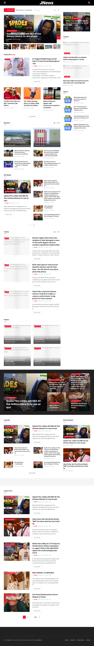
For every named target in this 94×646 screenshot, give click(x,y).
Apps (58, 232)
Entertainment (12, 31)
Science (67, 53)
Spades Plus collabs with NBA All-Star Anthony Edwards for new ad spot (24, 35)
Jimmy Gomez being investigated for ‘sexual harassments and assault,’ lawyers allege (15, 360)
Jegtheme (39, 640)
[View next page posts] (33, 225)
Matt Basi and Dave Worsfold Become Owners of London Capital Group (52, 163)
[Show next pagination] (39, 617)
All (54, 123)
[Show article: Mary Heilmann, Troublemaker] (32, 46)
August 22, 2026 (43, 66)
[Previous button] (58, 41)
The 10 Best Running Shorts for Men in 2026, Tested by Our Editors (31, 103)
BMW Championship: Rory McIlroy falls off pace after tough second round (82, 126)
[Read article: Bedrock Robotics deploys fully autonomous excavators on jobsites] (51, 93)
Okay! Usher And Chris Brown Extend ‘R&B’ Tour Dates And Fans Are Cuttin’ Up (75, 466)
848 (35, 617)
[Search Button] (89, 3)
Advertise (72, 640)
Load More (32, 116)
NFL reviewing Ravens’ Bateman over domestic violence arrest (81, 108)
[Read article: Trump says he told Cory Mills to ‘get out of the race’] (47, 356)
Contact (88, 640)
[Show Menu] (5, 3)
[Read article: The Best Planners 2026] (47, 137)
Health (7, 59)
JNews (9, 640)
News (58, 123)
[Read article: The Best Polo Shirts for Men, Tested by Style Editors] (12, 93)
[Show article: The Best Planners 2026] (56, 46)
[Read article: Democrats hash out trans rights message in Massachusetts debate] (17, 334)
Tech (6, 238)
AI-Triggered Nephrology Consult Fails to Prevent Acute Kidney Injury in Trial (46, 61)
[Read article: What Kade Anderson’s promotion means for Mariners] (67, 100)
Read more (38, 81)
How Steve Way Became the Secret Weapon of (30, 10)
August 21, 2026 (43, 247)
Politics (8, 326)
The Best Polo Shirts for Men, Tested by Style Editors (12, 103)
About (66, 640)
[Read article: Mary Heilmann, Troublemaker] (38, 208)
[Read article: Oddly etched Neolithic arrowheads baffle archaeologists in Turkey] (76, 48)
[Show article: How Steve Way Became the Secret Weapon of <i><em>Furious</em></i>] (40, 46)
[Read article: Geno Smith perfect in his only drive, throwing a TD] (67, 118)
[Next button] (58, 37)
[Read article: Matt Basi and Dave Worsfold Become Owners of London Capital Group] (38, 164)
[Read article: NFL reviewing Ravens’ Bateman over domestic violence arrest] (67, 109)
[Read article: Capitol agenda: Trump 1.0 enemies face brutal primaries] (47, 334)
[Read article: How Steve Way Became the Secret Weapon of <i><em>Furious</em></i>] (38, 217)
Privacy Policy (80, 640)
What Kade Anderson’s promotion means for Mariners (80, 99)
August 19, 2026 (10, 364)
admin (9, 39)
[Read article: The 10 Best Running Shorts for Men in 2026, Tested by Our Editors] (32, 93)
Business (48, 97)
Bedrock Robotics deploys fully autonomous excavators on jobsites (21, 152)
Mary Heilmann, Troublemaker (43, 573)
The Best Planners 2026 (42, 142)
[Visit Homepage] (47, 2)
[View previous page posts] (30, 225)
